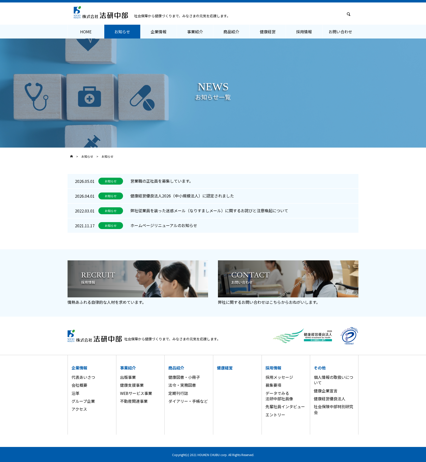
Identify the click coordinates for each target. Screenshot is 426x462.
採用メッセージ (279, 377)
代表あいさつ (83, 377)
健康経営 (268, 32)
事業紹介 (195, 32)
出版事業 (128, 377)
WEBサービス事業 (136, 393)
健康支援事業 (132, 385)
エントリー (275, 415)
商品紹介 (231, 32)
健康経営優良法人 (329, 399)
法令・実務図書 (182, 385)
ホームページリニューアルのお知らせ (163, 225)
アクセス (79, 409)
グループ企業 (83, 401)
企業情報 (158, 32)
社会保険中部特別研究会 (333, 409)
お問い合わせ (340, 32)
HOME (85, 32)
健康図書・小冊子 (184, 377)
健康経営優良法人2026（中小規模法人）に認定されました (182, 196)
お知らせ (122, 32)
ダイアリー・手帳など (188, 401)
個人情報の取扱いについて (333, 379)
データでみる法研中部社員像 (279, 396)
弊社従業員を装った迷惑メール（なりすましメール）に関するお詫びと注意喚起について (209, 210)
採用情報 (304, 32)
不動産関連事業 (134, 401)
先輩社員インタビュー (285, 406)
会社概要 (79, 385)
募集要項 (273, 385)
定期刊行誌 (178, 393)
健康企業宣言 (325, 391)
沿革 (75, 393)
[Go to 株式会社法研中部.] (71, 156)
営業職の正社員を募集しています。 (161, 181)
